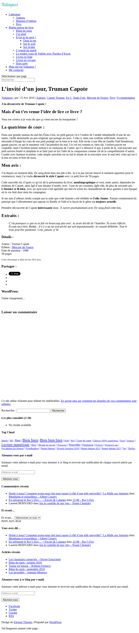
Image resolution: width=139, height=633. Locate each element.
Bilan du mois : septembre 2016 (27, 569)
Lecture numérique (15, 445)
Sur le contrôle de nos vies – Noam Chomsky (65, 503)
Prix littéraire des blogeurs (12, 448)
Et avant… (7, 517)
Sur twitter (29, 47)
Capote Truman (55, 97)
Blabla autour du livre (21, 27)
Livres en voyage (26, 60)
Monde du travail (46, 445)
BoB (66, 440)
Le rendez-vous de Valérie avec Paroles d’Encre (43, 53)
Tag (124, 448)
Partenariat (87, 444)
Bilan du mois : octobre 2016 (25, 562)
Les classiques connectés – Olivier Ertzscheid (34, 559)
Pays (18, 24)
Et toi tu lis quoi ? (26, 37)
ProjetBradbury (32, 448)
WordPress (55, 622)
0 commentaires (126, 97)
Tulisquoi (6, 97)
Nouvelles (74, 445)
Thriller (131, 448)
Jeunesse (130, 440)
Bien (17, 440)
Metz (33, 445)
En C (69, 97)
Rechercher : (8, 410)
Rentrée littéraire (48, 448)
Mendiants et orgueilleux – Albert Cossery (33, 496)
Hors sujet (22, 63)
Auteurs (20, 17)
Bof (73, 440)
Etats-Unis (79, 97)
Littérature (14, 14)
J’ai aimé (21, 34)
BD (11, 440)
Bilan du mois (24, 30)
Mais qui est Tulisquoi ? (22, 66)
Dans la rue (29, 40)
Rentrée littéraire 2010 (68, 448)
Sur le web (29, 43)
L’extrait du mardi (26, 50)
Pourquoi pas (111, 445)
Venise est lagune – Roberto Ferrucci (30, 565)
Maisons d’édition (26, 21)
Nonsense (62, 445)
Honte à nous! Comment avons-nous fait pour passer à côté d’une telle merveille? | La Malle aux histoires (69, 493)
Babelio (4, 440)
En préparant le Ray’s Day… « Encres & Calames (37, 500)
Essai (122, 440)
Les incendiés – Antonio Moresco (28, 572)
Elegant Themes (23, 622)
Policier (99, 445)
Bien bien (30, 440)
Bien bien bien (51, 440)
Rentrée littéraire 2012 (90, 448)
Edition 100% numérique (105, 440)
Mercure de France (97, 97)
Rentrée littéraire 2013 (111, 448)
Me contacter (16, 70)
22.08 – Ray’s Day (83, 500)
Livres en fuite (24, 56)
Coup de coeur (84, 440)
